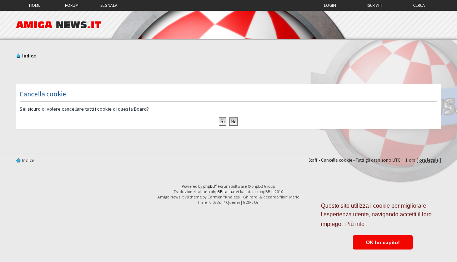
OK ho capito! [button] (383, 242)
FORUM (72, 5)
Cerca (419, 5)
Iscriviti (374, 5)
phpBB (209, 186)
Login (330, 5)
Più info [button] (355, 224)
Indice (29, 56)
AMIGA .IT (58, 25)
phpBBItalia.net (225, 191)
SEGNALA (108, 5)
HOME (34, 5)
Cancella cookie (336, 160)
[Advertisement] (228, 72)
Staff (312, 160)
